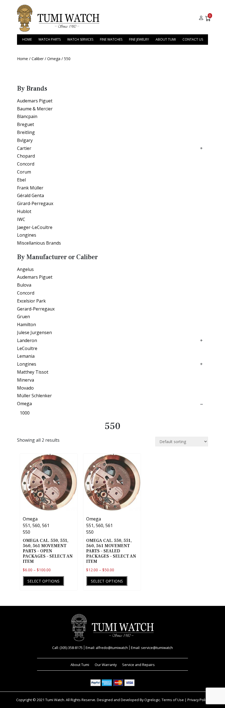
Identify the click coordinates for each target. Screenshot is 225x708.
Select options (43, 581)
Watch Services (80, 39)
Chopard (26, 156)
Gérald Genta (30, 195)
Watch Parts (49, 39)
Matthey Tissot (32, 372)
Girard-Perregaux (35, 203)
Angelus (25, 269)
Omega (53, 58)
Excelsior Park (31, 301)
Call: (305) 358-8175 (67, 647)
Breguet (25, 124)
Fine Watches (111, 39)
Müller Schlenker (34, 396)
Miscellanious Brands (39, 243)
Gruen (23, 317)
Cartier (24, 148)
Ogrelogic (152, 699)
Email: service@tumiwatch (152, 647)
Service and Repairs (138, 664)
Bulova (24, 285)
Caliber (38, 58)
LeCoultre (27, 348)
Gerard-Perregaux (36, 309)
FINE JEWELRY (139, 39)
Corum (24, 172)
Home (27, 39)
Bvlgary (25, 140)
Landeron (27, 340)
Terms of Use (173, 699)
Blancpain (27, 116)
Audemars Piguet (34, 101)
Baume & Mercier (35, 109)
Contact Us (192, 39)
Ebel (21, 180)
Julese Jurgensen (34, 332)
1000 (25, 413)
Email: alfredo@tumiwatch (107, 647)
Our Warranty (106, 664)
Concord (25, 164)
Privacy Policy (198, 699)
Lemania (26, 356)
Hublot (24, 211)
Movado (25, 388)
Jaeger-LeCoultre (34, 227)
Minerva (25, 380)
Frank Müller (30, 188)
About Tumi (166, 39)
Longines (26, 235)
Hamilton (26, 324)
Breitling (26, 132)
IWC (21, 219)
